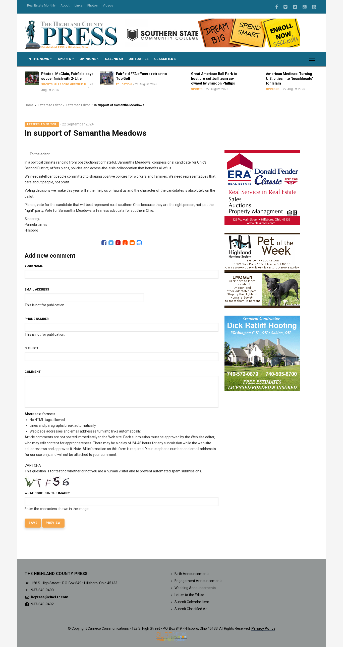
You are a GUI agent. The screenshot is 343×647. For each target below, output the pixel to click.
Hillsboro (61, 84)
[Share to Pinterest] (118, 242)
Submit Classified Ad (191, 609)
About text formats (40, 414)
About (65, 5)
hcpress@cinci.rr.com (49, 597)
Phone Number (37, 319)
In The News (38, 59)
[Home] (72, 34)
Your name (34, 266)
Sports (65, 59)
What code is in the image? (47, 493)
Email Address (37, 289)
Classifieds (165, 59)
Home (29, 105)
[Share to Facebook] (103, 242)
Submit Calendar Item (192, 602)
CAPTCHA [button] (33, 465)
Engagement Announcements (198, 581)
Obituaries (139, 59)
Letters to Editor (50, 105)
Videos (108, 5)
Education (124, 84)
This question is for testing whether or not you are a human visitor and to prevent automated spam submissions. (113, 487)
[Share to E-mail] (132, 242)
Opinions (88, 59)
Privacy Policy (263, 628)
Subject (31, 348)
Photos (92, 5)
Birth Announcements (192, 574)
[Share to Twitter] (110, 242)
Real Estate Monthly (41, 5)
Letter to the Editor (189, 595)
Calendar (114, 59)
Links (78, 5)
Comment (33, 372)
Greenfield (78, 84)
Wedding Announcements (195, 588)
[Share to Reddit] (125, 242)
